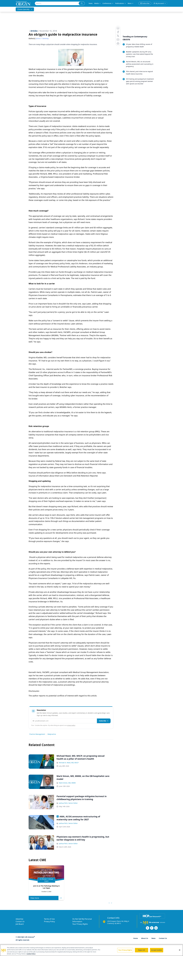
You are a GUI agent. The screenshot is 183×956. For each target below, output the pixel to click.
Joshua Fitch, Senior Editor (68, 803)
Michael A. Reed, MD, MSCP (68, 763)
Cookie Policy (30, 954)
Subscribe (102, 721)
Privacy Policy (49, 921)
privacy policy (71, 725)
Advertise (19, 919)
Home (135, 938)
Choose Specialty (23, 9)
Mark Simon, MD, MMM (67, 783)
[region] (91, 950)
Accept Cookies (156, 950)
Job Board (20, 924)
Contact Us (20, 921)
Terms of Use (49, 919)
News (91, 3)
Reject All (141, 950)
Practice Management (37, 734)
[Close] (179, 950)
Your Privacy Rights (80, 924)
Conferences (107, 3)
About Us (144, 938)
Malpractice (52, 734)
